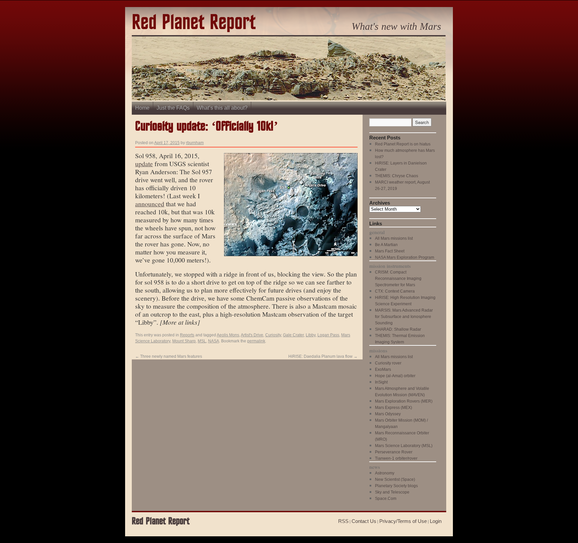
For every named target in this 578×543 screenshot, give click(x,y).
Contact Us (364, 521)
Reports (187, 335)
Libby (310, 335)
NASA (213, 341)
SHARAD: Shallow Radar (398, 329)
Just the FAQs (173, 108)
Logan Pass (328, 335)
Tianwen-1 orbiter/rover (396, 458)
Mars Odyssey (388, 414)
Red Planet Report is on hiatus (402, 144)
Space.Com (385, 498)
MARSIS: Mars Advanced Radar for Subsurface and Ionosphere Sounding (404, 316)
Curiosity (273, 335)
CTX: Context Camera (395, 291)
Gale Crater (293, 335)
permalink (256, 341)
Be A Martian (386, 244)
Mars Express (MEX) (393, 407)
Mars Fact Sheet (389, 251)
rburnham (195, 142)
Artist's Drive (252, 335)
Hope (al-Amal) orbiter (395, 375)
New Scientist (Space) (395, 479)
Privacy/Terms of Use (403, 521)
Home (142, 108)
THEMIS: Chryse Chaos (396, 176)
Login (436, 521)
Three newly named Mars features (168, 356)
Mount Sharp (184, 341)
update (144, 163)
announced (149, 203)
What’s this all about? (222, 108)
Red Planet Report (194, 22)
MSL (202, 341)
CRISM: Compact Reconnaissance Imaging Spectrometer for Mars (398, 278)
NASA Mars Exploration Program (404, 257)
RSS (343, 521)
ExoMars (383, 369)
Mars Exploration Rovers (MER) (403, 401)
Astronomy (384, 473)
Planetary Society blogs (396, 485)
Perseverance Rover (393, 452)
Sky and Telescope (392, 492)
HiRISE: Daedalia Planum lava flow (323, 356)
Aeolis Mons (228, 335)
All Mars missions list (394, 238)
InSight (381, 382)
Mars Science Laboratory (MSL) (403, 445)
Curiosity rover (388, 363)
